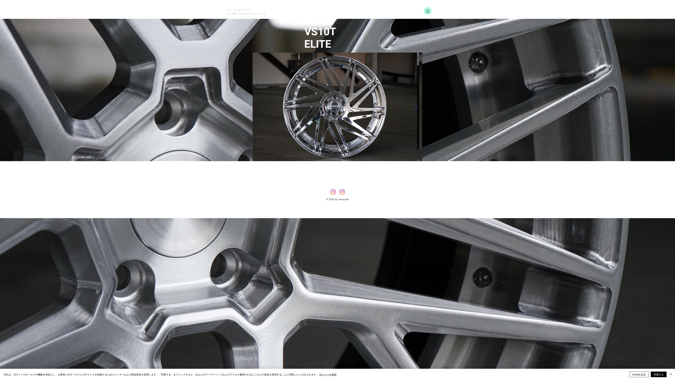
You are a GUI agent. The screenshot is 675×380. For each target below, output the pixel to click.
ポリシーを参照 (327, 374)
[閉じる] (671, 374)
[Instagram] (333, 192)
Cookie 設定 (639, 374)
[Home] (428, 11)
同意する (659, 374)
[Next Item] (416, 106)
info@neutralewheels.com (246, 13)
